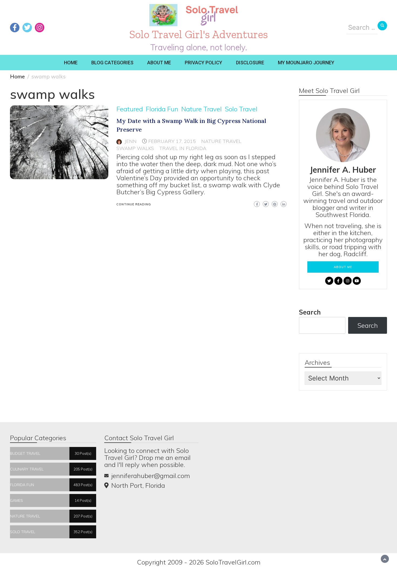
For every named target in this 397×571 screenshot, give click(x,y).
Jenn (131, 141)
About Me (159, 62)
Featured (129, 109)
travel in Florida (182, 148)
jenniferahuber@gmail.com (150, 476)
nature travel (221, 141)
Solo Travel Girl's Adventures (198, 34)
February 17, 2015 (172, 141)
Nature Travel (201, 109)
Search (310, 312)
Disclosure (250, 62)
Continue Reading (133, 204)
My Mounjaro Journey (306, 62)
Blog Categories (112, 62)
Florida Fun (162, 109)
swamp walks (135, 148)
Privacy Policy (203, 62)
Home (71, 62)
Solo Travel (241, 109)
